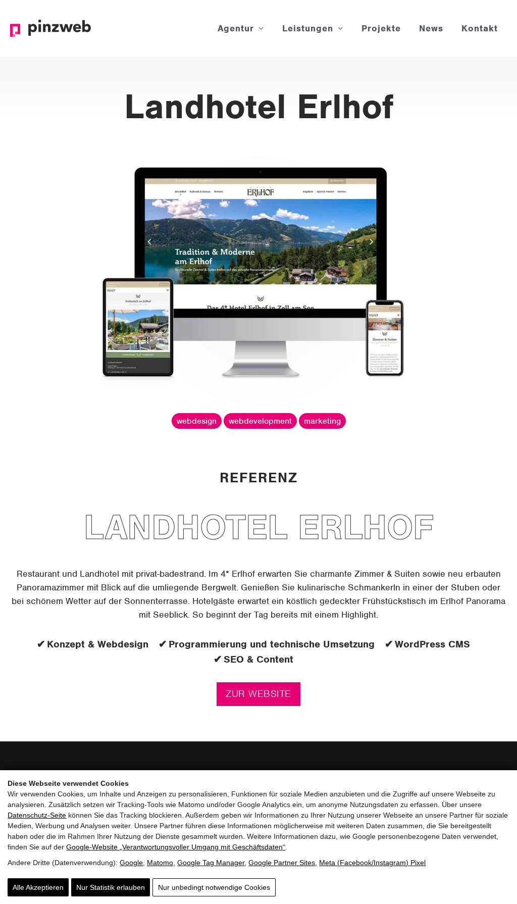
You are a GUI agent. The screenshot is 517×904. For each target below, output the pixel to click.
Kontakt (479, 28)
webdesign (197, 421)
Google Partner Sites (281, 863)
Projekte (381, 28)
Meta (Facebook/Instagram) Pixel (372, 863)
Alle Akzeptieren (38, 887)
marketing (322, 421)
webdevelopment (260, 421)
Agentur (236, 28)
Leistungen (307, 28)
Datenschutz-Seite (37, 815)
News (431, 28)
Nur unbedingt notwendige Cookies (214, 887)
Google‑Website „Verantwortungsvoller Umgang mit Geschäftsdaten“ (175, 847)
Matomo (160, 863)
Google (131, 863)
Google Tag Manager (210, 863)
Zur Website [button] (258, 693)
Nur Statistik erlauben (110, 887)
